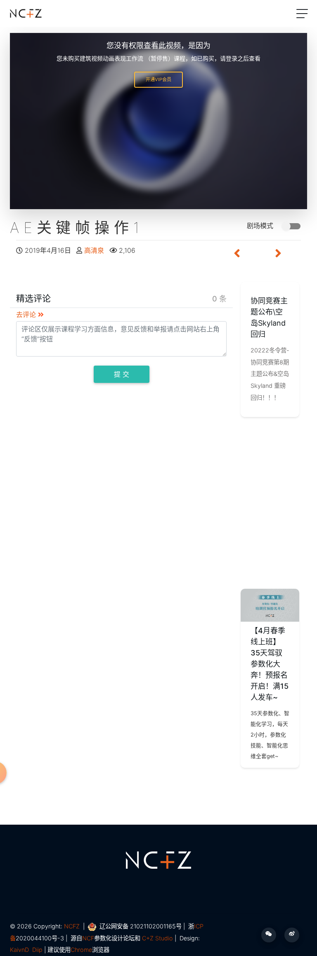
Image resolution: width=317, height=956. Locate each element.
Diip (37, 949)
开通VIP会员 (158, 79)
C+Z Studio (157, 938)
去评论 (27, 314)
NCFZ (72, 926)
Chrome (81, 949)
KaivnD (19, 949)
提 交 (121, 374)
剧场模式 (261, 226)
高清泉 (95, 250)
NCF (88, 938)
